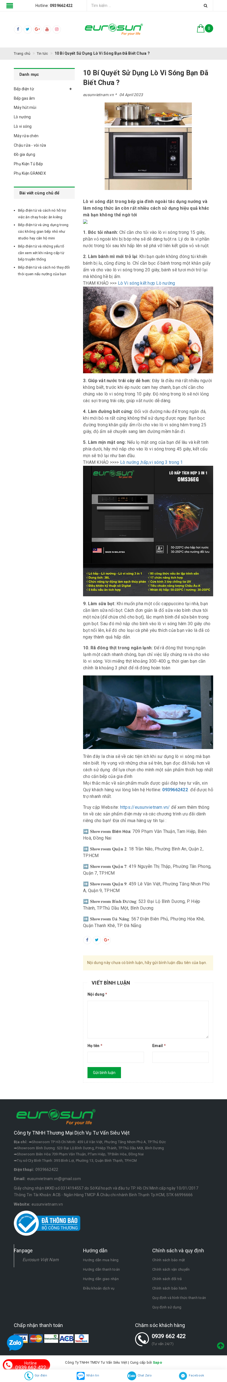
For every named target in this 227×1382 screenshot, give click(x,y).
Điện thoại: (24, 1169)
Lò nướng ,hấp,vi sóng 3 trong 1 (151, 462)
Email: (20, 1178)
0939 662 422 (169, 1336)
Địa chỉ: (20, 1142)
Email (159, 1045)
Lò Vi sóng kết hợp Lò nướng (147, 283)
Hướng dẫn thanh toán (101, 1269)
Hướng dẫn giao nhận (101, 1279)
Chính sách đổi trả (167, 1279)
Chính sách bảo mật (168, 1260)
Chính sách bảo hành (169, 1288)
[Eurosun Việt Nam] (113, 29)
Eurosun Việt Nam (40, 1259)
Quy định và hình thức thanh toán (179, 1298)
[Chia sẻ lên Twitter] (97, 940)
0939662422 (46, 1169)
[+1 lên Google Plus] (106, 940)
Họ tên (94, 1045)
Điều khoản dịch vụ (99, 1288)
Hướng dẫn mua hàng (101, 1260)
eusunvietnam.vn (47, 1204)
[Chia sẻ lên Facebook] (87, 940)
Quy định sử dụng (166, 1307)
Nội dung (97, 994)
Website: (22, 1204)
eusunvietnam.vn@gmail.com (54, 1178)
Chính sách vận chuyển (171, 1269)
